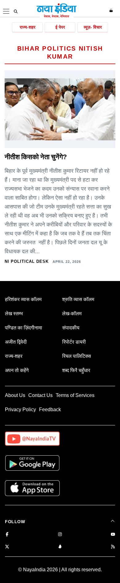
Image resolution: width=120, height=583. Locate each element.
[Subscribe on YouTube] (113, 534)
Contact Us (40, 395)
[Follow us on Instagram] (60, 534)
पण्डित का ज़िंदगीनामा (23, 327)
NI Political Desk (27, 261)
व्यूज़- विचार (93, 27)
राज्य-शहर (27, 27)
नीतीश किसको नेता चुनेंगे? (35, 157)
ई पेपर (60, 27)
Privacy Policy (20, 409)
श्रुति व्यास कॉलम (78, 299)
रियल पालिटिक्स (76, 356)
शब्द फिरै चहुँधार (76, 370)
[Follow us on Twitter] (7, 547)
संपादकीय (70, 327)
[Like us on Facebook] (7, 534)
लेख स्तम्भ (14, 313)
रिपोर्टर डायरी (74, 342)
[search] (16, 11)
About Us (15, 395)
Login (111, 10)
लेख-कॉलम (72, 313)
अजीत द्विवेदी (16, 342)
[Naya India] (57, 16)
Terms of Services (75, 395)
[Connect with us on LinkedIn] (60, 547)
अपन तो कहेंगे (17, 370)
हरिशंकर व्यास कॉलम (23, 299)
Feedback (50, 409)
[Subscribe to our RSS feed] (113, 547)
